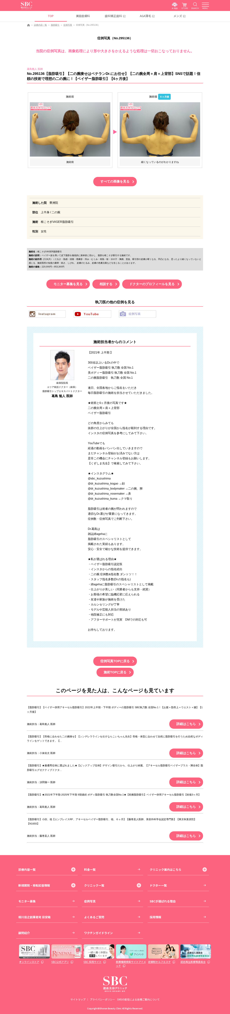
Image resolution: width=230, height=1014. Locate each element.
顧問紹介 (24, 933)
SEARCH (195, 8)
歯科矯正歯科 (113, 16)
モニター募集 (27, 901)
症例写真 (67, 25)
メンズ (177, 16)
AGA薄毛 (145, 16)
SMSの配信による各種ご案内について (138, 999)
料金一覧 (90, 869)
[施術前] (70, 129)
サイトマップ (78, 999)
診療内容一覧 (40, 25)
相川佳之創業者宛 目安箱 (34, 917)
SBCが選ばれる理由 (163, 901)
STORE (184, 8)
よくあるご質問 (94, 917)
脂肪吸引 (55, 25)
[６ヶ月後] (160, 129)
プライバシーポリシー (102, 999)
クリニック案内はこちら (165, 869)
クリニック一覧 (94, 885)
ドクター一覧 (158, 885)
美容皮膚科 (83, 16)
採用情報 (155, 917)
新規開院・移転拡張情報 (34, 885)
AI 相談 (175, 8)
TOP (50, 16)
